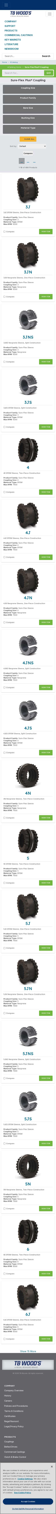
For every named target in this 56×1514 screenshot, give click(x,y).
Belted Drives (10, 1446)
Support (10, 26)
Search (46, 56)
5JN (28, 988)
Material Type (10, 222)
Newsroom (12, 48)
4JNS (28, 662)
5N (28, 1183)
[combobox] (21, 56)
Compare (28, 153)
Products (11, 30)
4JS (28, 728)
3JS (28, 402)
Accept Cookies (28, 1501)
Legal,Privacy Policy (14, 1426)
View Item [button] (45, 232)
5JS (28, 1118)
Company (11, 21)
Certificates (10, 1416)
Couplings (9, 1441)
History (7, 1395)
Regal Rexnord (11, 1421)
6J (28, 1314)
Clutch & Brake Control (15, 1457)
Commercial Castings (19, 35)
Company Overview (14, 1390)
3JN (28, 271)
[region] (28, 1488)
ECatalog (14, 62)
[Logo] (21, 13)
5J (28, 923)
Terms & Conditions (13, 1411)
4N (28, 793)
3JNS (28, 337)
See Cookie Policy (22, 1492)
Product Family (10, 217)
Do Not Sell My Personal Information (28, 1509)
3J (28, 206)
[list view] (28, 161)
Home (4, 62)
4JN (28, 597)
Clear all (29, 139)
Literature (11, 44)
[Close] (52, 1466)
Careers (8, 1401)
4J (28, 532)
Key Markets (13, 39)
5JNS (28, 1053)
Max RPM (7, 224)
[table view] (34, 161)
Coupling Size (10, 220)
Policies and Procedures (16, 1406)
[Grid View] (22, 161)
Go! (49, 73)
